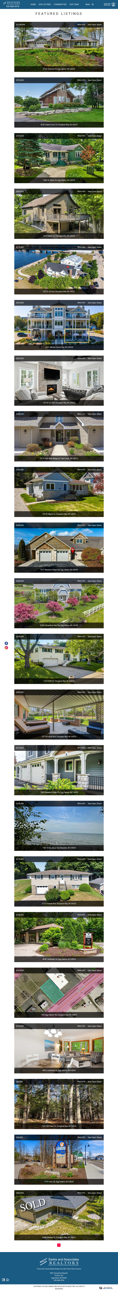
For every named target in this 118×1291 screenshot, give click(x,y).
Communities (60, 4)
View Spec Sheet (95, 25)
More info (81, 24)
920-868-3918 (12, 6)
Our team (74, 4)
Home (33, 4)
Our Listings (45, 4)
